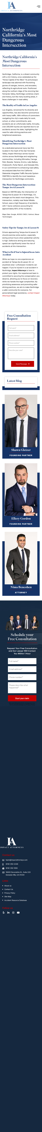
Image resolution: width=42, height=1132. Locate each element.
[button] (38, 6)
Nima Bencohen (21, 587)
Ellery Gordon (21, 518)
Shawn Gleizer (21, 450)
